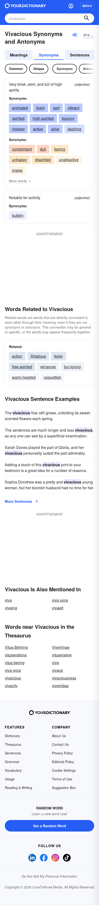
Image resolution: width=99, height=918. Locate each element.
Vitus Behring (16, 647)
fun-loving (72, 366)
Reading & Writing (18, 787)
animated (20, 107)
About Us (59, 735)
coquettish (52, 377)
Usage (10, 779)
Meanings (19, 55)
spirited (18, 118)
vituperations (16, 655)
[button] (71, 6)
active (38, 129)
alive (55, 129)
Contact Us (60, 744)
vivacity (11, 685)
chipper (18, 129)
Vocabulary (13, 770)
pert (56, 107)
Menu (87, 6)
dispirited (43, 159)
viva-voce (13, 670)
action (17, 356)
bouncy (68, 118)
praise (17, 170)
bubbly (18, 215)
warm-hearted (24, 377)
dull (43, 149)
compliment (22, 149)
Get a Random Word (49, 825)
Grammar (12, 761)
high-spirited (43, 118)
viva (8, 600)
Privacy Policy (62, 753)
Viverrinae (60, 647)
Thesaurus (13, 744)
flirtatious (38, 356)
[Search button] (86, 18)
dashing (74, 129)
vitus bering (15, 662)
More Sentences (18, 501)
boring (59, 149)
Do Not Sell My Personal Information (49, 876)
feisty (58, 356)
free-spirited (22, 366)
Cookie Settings (64, 770)
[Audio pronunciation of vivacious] (74, 35)
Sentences (79, 55)
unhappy (19, 159)
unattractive (69, 159)
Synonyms (49, 55)
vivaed (57, 608)
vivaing (11, 608)
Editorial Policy (63, 761)
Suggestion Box (64, 787)
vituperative (62, 655)
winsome (48, 366)
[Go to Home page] (25, 6)
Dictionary (12, 735)
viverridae (60, 685)
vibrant (73, 107)
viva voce (60, 600)
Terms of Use (62, 779)
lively (40, 107)
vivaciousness (64, 678)
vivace (57, 670)
